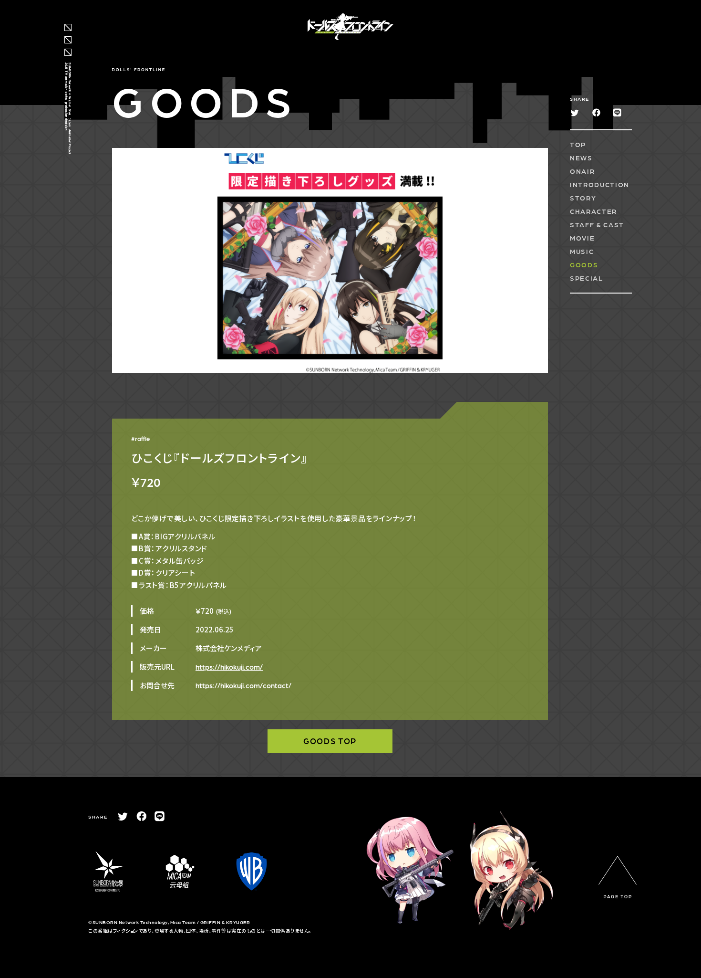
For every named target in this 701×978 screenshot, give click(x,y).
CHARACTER (593, 211)
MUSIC (582, 251)
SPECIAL (587, 278)
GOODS (584, 264)
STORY (583, 197)
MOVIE (582, 238)
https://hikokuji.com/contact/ (243, 685)
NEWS (581, 157)
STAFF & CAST (597, 224)
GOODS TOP (330, 741)
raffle (142, 438)
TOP (578, 144)
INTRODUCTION (599, 184)
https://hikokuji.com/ (229, 667)
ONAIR (582, 171)
